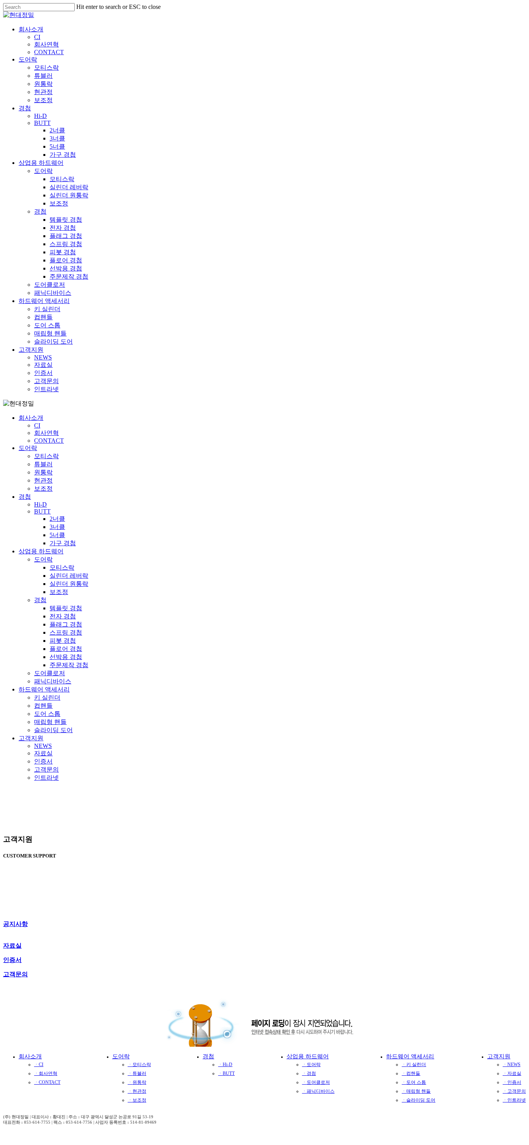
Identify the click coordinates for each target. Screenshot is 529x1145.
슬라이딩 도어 (53, 730)
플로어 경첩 (66, 648)
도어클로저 (49, 673)
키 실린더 (47, 697)
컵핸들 (43, 705)
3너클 (57, 527)
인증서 (43, 761)
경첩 (25, 496)
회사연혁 (46, 433)
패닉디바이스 (52, 681)
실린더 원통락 (69, 583)
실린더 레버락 (69, 575)
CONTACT (49, 440)
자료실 (43, 753)
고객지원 (31, 738)
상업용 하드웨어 (41, 551)
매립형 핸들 (50, 722)
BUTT (42, 511)
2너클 (57, 518)
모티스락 (46, 456)
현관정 (43, 480)
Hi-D (40, 504)
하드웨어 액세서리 (44, 689)
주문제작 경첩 (69, 665)
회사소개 (31, 417)
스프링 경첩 (66, 632)
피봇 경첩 (63, 640)
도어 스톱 (47, 713)
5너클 (57, 535)
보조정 (43, 488)
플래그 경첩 (66, 624)
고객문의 (46, 769)
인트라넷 (46, 777)
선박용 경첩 (66, 657)
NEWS (43, 746)
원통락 (43, 472)
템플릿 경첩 (66, 608)
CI (37, 425)
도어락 (28, 448)
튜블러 (43, 464)
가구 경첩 (63, 543)
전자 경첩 (63, 616)
